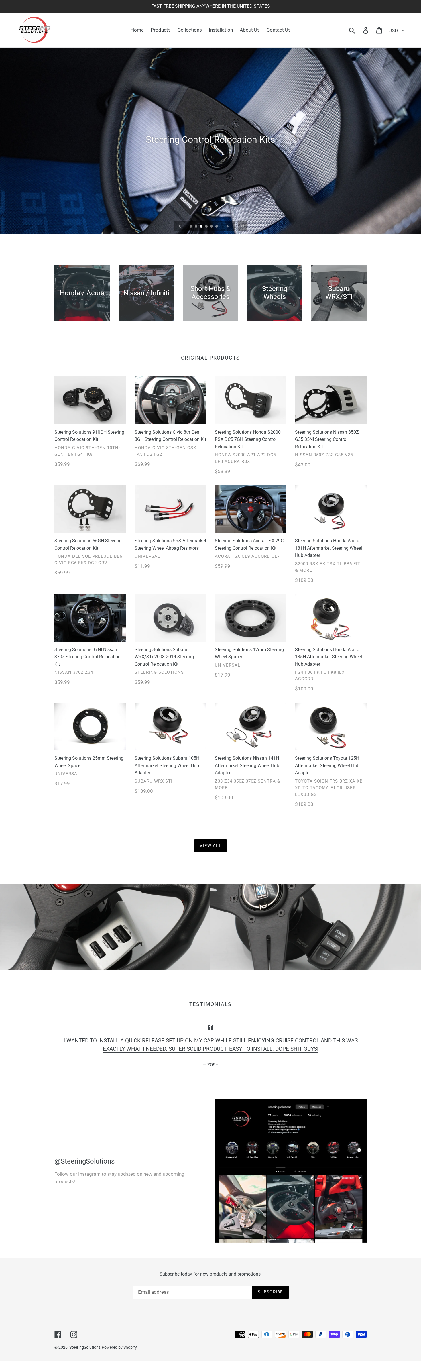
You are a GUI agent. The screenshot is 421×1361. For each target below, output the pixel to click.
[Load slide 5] (212, 227)
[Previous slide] (180, 226)
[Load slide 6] (217, 227)
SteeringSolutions (85, 1347)
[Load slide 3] (201, 227)
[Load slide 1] (191, 227)
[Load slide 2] (196, 227)
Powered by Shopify (119, 1347)
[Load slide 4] (206, 227)
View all (210, 845)
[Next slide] (227, 226)
